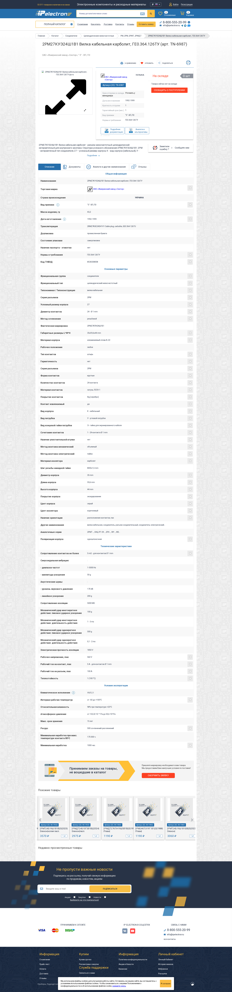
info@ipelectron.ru (171, 25)
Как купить (96, 24)
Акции (67, 897)
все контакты (170, 939)
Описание (49, 167)
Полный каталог (55, 24)
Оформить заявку (158, 775)
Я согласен (166, 983)
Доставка (108, 24)
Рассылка (162, 974)
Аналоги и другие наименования (109, 167)
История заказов (165, 964)
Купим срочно (85, 959)
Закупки (82, 897)
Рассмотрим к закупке (89, 964)
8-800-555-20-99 (174, 22)
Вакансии (123, 969)
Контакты (119, 24)
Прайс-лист (44, 964)
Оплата (42, 969)
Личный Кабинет (165, 959)
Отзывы (130, 24)
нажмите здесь (119, 986)
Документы (75, 167)
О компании (82, 24)
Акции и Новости (126, 964)
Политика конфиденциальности (133, 959)
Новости (97, 897)
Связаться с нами (87, 973)
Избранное (163, 969)
